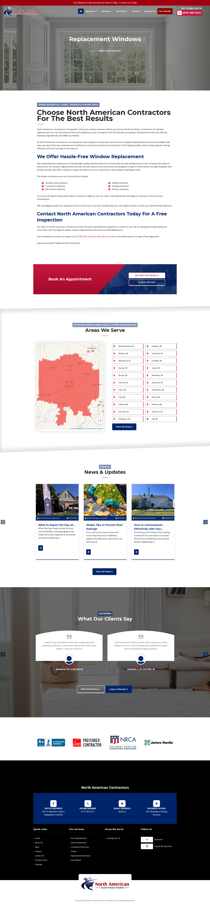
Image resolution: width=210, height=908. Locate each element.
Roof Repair (76, 860)
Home (92, 51)
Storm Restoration (78, 843)
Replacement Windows (81, 856)
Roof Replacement (79, 838)
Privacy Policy (41, 860)
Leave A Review (118, 689)
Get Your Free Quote (146, 275)
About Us (39, 843)
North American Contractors (49, 518)
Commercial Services (80, 847)
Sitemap (38, 864)
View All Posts (104, 571)
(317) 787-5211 (191, 12)
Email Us (122, 811)
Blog (37, 847)
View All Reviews (90, 689)
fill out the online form (101, 236)
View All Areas (123, 427)
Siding (73, 851)
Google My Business (163, 846)
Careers (38, 851)
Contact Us (39, 856)
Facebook (158, 839)
